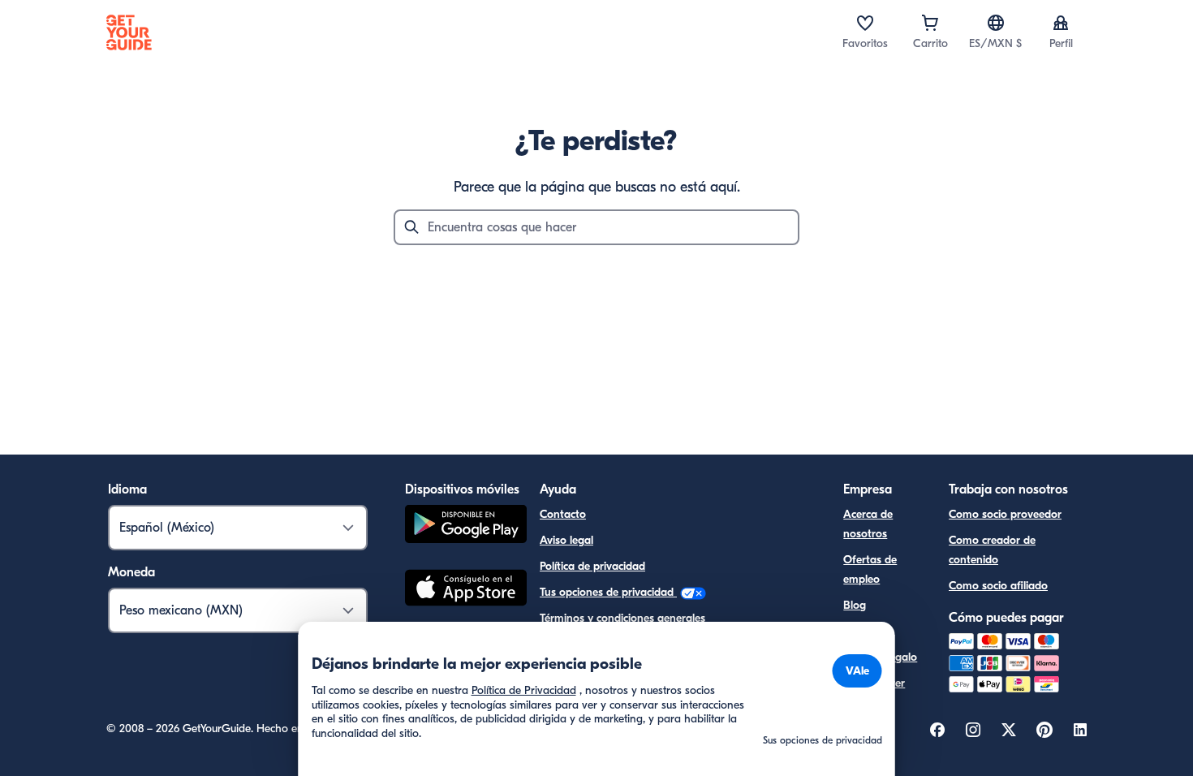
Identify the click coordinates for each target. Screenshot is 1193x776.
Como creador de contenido (992, 550)
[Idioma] (996, 23)
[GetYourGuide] (129, 32)
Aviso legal (566, 540)
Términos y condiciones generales (622, 618)
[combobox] (596, 227)
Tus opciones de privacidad (608, 592)
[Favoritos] (865, 23)
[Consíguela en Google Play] (466, 526)
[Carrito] (930, 23)
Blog (854, 605)
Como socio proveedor (1005, 514)
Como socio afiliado (998, 586)
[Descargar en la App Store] (466, 590)
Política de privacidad (592, 566)
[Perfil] (1061, 23)
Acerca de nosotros (868, 524)
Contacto (563, 514)
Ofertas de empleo (870, 569)
